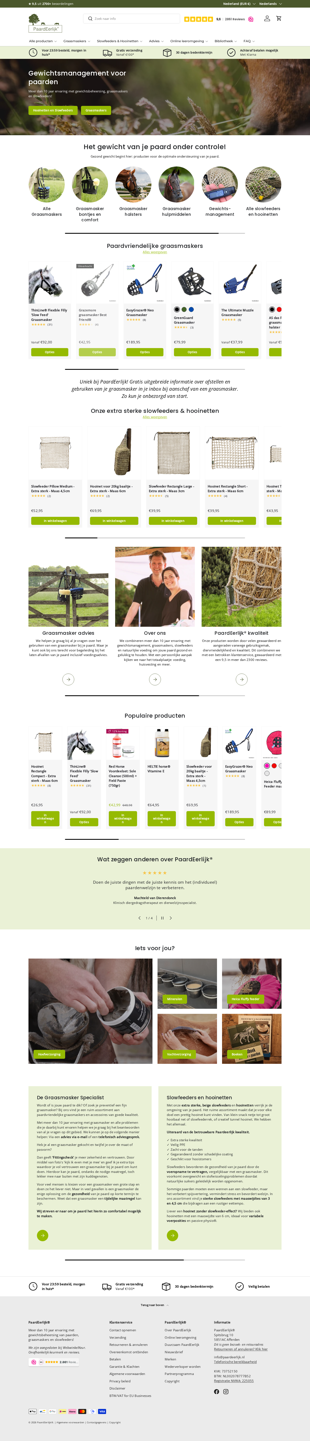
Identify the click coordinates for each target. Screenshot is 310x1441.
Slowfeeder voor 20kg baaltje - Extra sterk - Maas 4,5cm (199, 773)
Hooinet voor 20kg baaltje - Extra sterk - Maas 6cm (111, 488)
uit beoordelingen (51, 4)
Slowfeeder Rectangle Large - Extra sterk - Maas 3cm (171, 488)
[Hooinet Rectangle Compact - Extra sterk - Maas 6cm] (45, 743)
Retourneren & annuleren (128, 1344)
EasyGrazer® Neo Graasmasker (140, 312)
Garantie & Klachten (124, 1366)
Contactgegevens (96, 1422)
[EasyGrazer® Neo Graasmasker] (145, 282)
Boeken (237, 1054)
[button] (279, 18)
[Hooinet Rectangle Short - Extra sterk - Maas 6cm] (232, 453)
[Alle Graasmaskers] (47, 184)
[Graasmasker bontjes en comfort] (90, 184)
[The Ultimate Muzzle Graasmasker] (240, 282)
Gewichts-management (220, 211)
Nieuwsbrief (174, 1352)
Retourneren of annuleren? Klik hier (241, 1349)
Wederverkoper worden (183, 1366)
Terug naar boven (153, 1305)
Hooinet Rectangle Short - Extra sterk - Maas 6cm (228, 488)
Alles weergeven (155, 252)
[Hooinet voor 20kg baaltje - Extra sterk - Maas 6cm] (114, 453)
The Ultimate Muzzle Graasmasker (237, 312)
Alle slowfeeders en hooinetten (263, 211)
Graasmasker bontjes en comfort (90, 214)
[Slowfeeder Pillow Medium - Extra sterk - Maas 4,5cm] (55, 453)
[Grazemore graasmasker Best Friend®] (97, 282)
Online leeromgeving (187, 41)
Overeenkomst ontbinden (128, 1352)
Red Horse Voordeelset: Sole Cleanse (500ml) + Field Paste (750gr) (123, 775)
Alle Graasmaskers (47, 211)
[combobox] (131, 18)
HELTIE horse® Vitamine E (159, 768)
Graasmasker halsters (133, 211)
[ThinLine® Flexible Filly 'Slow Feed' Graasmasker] (50, 282)
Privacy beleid (120, 1381)
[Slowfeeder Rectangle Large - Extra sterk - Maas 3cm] (173, 453)
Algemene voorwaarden (127, 1374)
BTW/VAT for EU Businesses (130, 1396)
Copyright (172, 1381)
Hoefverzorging (49, 1054)
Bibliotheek (224, 41)
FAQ (247, 41)
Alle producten (41, 41)
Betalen (115, 1359)
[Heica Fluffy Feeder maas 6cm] (278, 743)
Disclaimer (117, 1388)
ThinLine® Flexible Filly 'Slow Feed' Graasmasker (49, 315)
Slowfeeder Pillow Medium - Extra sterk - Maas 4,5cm (53, 488)
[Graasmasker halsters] (133, 184)
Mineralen (174, 999)
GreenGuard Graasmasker (184, 320)
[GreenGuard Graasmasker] (192, 282)
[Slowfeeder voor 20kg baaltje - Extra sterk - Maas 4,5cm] (200, 743)
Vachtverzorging (179, 1054)
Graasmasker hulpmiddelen (176, 211)
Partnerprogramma (179, 1374)
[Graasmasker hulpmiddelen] (177, 184)
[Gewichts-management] (220, 184)
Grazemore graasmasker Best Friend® (93, 315)
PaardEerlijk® (45, 1422)
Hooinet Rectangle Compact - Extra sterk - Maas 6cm (44, 773)
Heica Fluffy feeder (246, 999)
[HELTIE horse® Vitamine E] (161, 743)
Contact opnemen (122, 1330)
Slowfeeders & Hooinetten (117, 41)
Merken (170, 1359)
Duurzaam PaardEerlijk (182, 1344)
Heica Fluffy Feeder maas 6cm (278, 784)
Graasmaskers (74, 41)
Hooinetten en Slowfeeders (53, 110)
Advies (154, 41)
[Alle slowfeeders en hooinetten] (263, 184)
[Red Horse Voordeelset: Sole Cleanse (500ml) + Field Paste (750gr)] (123, 743)
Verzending (117, 1337)
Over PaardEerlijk (178, 1330)
